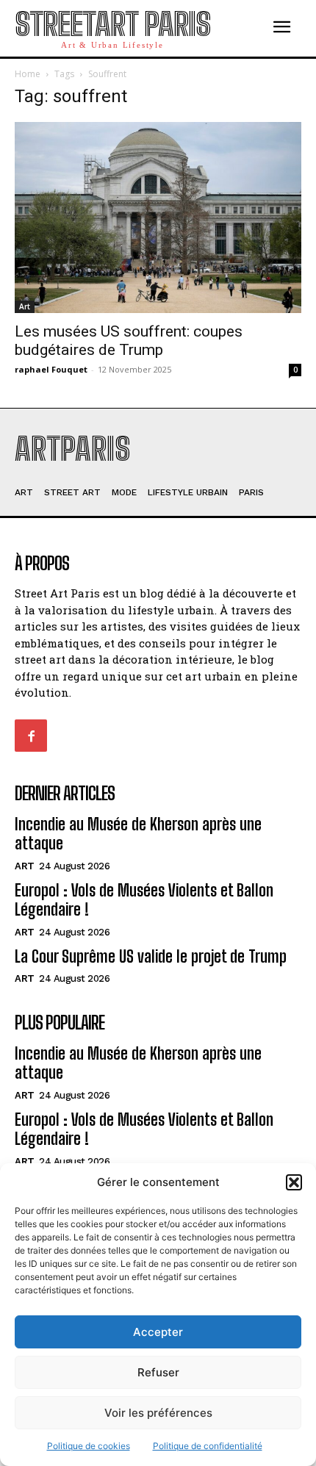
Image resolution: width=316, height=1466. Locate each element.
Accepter (158, 1332)
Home (27, 74)
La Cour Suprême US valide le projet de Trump (151, 956)
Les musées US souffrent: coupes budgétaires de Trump (129, 341)
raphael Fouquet (51, 369)
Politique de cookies (88, 1445)
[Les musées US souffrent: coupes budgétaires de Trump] (158, 217)
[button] (294, 1182)
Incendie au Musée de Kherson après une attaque (138, 833)
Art (24, 306)
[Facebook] (31, 735)
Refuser (158, 1372)
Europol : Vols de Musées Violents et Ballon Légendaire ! (144, 899)
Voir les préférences (158, 1413)
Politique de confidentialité (207, 1445)
